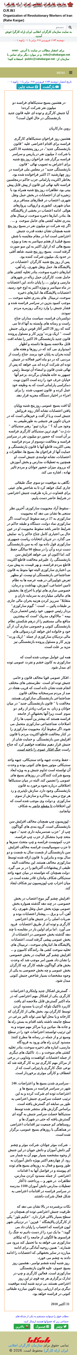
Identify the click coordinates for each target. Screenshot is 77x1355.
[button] (61, 1326)
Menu (63, 72)
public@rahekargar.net (39, 59)
